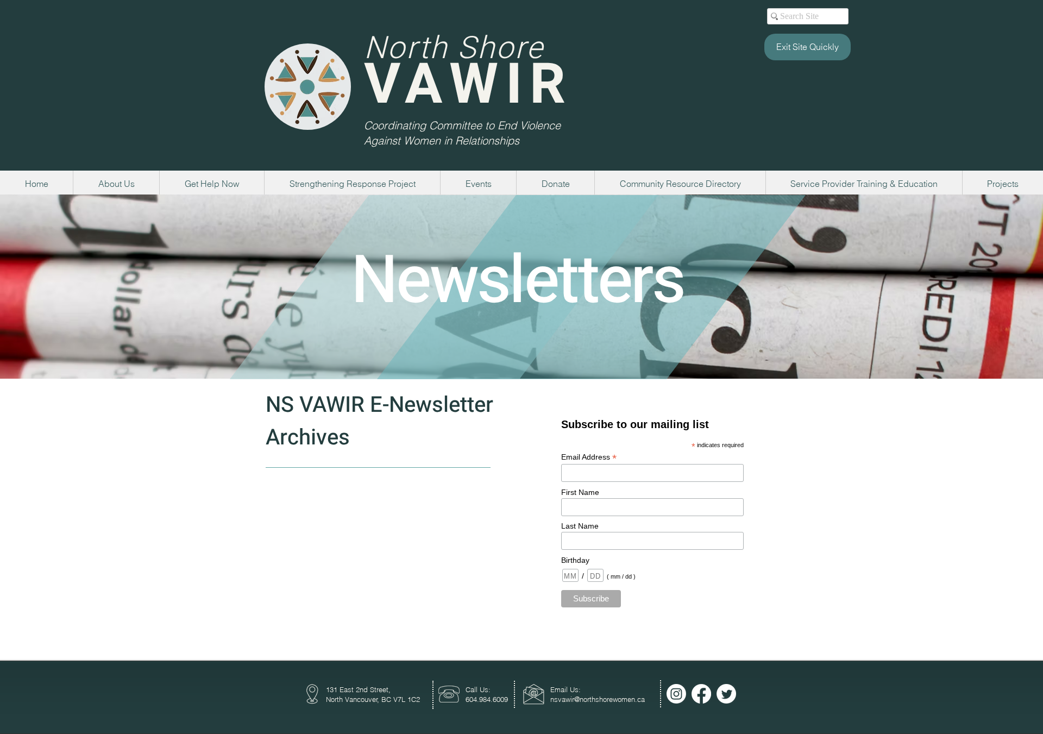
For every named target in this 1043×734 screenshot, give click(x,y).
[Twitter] (726, 694)
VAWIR (468, 85)
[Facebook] (701, 694)
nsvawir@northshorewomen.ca (597, 699)
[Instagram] (676, 694)
